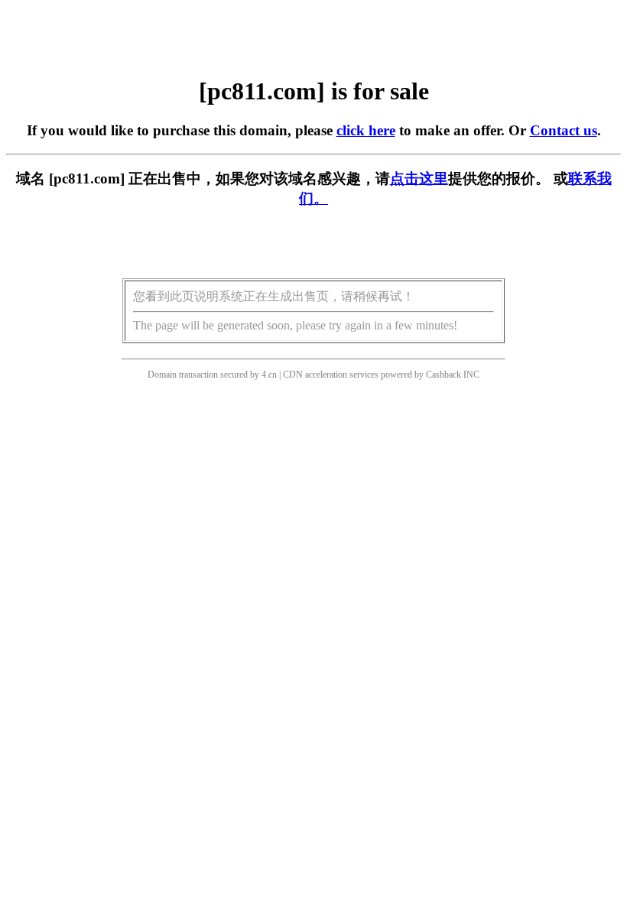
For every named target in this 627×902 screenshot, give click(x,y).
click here (365, 130)
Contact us (563, 130)
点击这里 (419, 178)
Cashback (443, 374)
